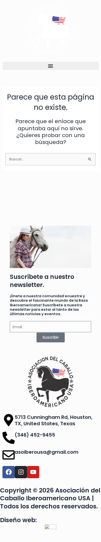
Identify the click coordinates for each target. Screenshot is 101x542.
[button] (50, 66)
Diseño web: (18, 520)
